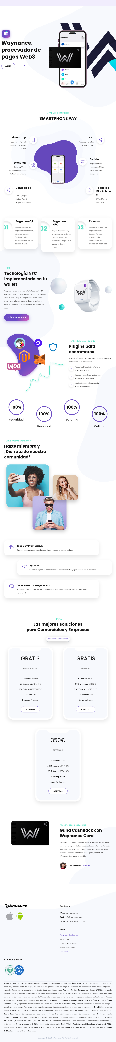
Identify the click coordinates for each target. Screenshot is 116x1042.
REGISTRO (30, 709)
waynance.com (74, 913)
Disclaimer (64, 952)
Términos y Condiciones (69, 935)
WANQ (8, 66)
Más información (17, 317)
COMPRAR (58, 791)
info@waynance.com (74, 917)
